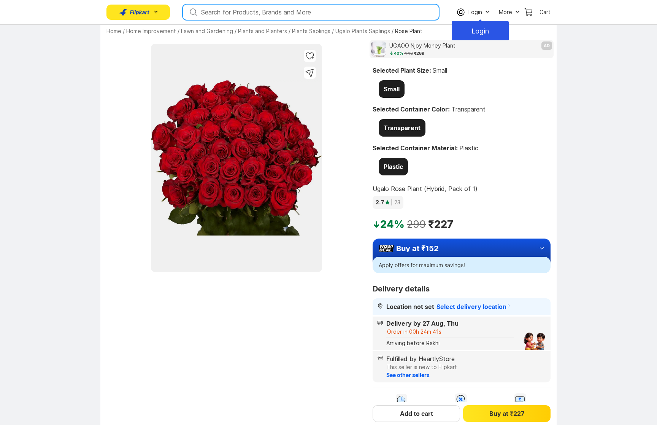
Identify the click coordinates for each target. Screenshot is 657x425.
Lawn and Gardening (207, 31)
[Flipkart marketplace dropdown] (134, 12)
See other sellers (408, 375)
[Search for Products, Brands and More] (192, 12)
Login (480, 31)
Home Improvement (151, 31)
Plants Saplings (311, 31)
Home (113, 31)
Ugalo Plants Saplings (362, 31)
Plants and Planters (262, 31)
